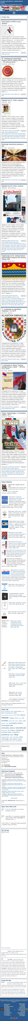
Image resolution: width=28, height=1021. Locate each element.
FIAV (10, 64)
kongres (3, 725)
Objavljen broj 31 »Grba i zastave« (13, 100)
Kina (12, 52)
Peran (11, 136)
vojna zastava (23, 138)
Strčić (8, 138)
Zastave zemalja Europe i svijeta (8, 408)
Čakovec (10, 130)
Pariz (25, 301)
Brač (15, 240)
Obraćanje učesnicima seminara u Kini (13, 145)
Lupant (7, 301)
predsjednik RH (16, 407)
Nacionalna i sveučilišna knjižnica (13, 986)
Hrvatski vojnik (13, 468)
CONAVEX (9, 297)
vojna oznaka (4, 474)
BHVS (16, 295)
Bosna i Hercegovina (5, 713)
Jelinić (18, 133)
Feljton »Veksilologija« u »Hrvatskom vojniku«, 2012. (14, 414)
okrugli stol (21, 301)
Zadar (3, 475)
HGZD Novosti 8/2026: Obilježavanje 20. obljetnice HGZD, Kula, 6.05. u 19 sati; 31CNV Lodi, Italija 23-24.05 (14, 783)
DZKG (6, 359)
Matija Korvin (14, 246)
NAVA (3, 248)
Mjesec (18, 246)
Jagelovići (18, 245)
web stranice (21, 474)
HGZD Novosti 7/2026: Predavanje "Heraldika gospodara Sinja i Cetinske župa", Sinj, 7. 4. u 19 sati (14, 787)
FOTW (3, 298)
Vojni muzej (15, 474)
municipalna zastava (16, 725)
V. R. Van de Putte (10, 304)
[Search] (24, 751)
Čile (6, 297)
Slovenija (20, 303)
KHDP (9, 407)
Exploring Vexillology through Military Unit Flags (18, 675)
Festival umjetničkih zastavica (11, 132)
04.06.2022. (5, 102)
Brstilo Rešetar (17, 713)
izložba (20, 723)
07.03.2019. (5, 312)
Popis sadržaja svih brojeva (10, 493)
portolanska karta (16, 136)
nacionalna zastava (8, 730)
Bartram (10, 295)
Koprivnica (4, 469)
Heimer (6, 52)
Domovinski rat (9, 715)
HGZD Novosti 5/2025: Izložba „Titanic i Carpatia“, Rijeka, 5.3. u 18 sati (13, 794)
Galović (3, 133)
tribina (21, 739)
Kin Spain (13, 300)
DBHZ (2, 715)
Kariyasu (9, 300)
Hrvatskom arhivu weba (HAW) (20, 989)
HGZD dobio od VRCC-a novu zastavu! (11, 22)
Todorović (18, 138)
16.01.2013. (5, 416)
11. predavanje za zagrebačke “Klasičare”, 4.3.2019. (11, 310)
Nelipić (8, 136)
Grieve (8, 298)
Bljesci (9, 240)
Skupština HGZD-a (5, 739)
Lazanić (3, 246)
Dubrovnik (7, 243)
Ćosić (17, 240)
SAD (11, 303)
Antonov (6, 130)
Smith (23, 303)
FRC (5, 298)
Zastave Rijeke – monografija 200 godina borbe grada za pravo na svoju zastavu (17, 534)
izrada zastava (15, 179)
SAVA (14, 303)
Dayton (3, 132)
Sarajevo (8, 249)
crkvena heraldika (16, 130)
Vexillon (18, 304)
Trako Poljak (16, 739)
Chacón (3, 297)
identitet (16, 723)
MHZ (14, 301)
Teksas (3, 304)
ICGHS (13, 133)
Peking (3, 54)
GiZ (10, 102)
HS (5, 300)
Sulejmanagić (13, 138)
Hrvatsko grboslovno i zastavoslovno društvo (11, 2)
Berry (14, 295)
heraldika (11, 720)
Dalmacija (11, 242)
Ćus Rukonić (19, 743)
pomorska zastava (6, 734)
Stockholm (4, 472)
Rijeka (6, 138)
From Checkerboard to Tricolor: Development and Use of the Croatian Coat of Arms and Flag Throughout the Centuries (16, 552)
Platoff (6, 303)
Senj (12, 249)
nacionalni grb (23, 246)
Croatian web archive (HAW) (20, 996)
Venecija (3, 251)
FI (17, 132)
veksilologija (17, 472)
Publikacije (13, 187)
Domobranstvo (12, 466)
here (5, 958)
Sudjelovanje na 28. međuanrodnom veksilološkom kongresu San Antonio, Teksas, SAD (14, 257)
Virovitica (23, 472)
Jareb (16, 133)
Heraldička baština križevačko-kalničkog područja (16, 595)
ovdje (17, 955)
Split (17, 249)
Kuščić (16, 135)
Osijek (7, 469)
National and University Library (13, 993)
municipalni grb (7, 728)
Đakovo (6, 466)
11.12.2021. (5, 148)
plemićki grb (20, 732)
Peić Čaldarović (12, 732)
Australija (7, 295)
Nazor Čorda (15, 52)
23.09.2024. (5, 25)
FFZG (14, 717)
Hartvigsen (19, 298)
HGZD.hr (3, 950)
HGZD (9, 52)
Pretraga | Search (5, 748)
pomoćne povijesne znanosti (15, 469)
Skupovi (11, 25)
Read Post (23, 52)
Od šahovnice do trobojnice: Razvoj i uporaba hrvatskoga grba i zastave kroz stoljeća (17, 543)
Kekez (24, 133)
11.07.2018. (5, 370)
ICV (11, 94)
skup (6, 54)
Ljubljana (20, 135)
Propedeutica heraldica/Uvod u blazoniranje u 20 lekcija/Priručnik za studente (16, 498)
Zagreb (3, 139)
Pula (11, 471)
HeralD (9, 953)
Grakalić (3, 245)
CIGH (26, 1013)
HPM (23, 720)
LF (22, 300)
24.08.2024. (5, 64)
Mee (10, 301)
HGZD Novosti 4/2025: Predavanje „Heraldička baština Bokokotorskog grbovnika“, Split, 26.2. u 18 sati (13, 797)
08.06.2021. (5, 187)
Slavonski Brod (18, 471)
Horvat (9, 133)
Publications (10, 707)
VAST (16, 304)
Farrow (12, 297)
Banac (6, 240)
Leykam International (20, 489)
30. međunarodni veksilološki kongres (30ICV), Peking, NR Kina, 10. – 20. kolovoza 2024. (14, 60)
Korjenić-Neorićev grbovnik (9, 135)
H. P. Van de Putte (13, 298)
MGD (12, 301)
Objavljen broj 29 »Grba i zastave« (13, 186)
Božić (12, 240)
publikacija (7, 471)
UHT (6, 304)
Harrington (7, 245)
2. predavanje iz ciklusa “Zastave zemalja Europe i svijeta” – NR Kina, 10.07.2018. (13, 367)
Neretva (11, 248)
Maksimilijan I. (8, 246)
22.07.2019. (5, 261)
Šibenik (14, 249)
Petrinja (17, 248)
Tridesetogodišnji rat (10, 472)
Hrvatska (8, 468)
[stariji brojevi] (14, 800)
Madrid (23, 135)
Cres (23, 713)
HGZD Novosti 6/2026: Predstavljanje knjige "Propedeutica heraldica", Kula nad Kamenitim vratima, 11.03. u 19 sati (14, 791)
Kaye (21, 133)
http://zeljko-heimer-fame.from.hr (16, 970)
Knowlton (20, 300)
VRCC (8, 54)
